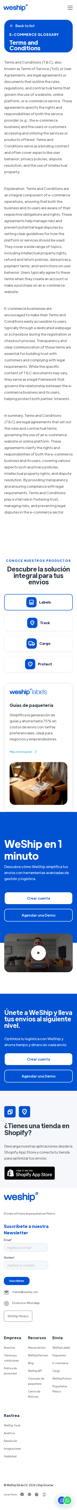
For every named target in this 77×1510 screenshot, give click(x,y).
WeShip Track (12, 1425)
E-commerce (60, 1363)
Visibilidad (10, 1456)
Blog (31, 1363)
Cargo (56, 1370)
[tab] (38, 602)
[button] (69, 8)
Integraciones (12, 1448)
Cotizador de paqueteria (36, 1381)
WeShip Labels (61, 1347)
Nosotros (9, 1347)
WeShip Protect (62, 1378)
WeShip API (35, 1370)
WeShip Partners (38, 1355)
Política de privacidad (10, 1370)
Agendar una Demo (39, 915)
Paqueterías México (59, 1389)
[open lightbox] (38, 952)
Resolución (10, 1441)
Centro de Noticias (34, 1394)
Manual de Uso (36, 1347)
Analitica (9, 1433)
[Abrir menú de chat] (64, 1500)
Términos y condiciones (11, 1358)
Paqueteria (59, 1355)
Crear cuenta (38, 898)
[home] (15, 7)
